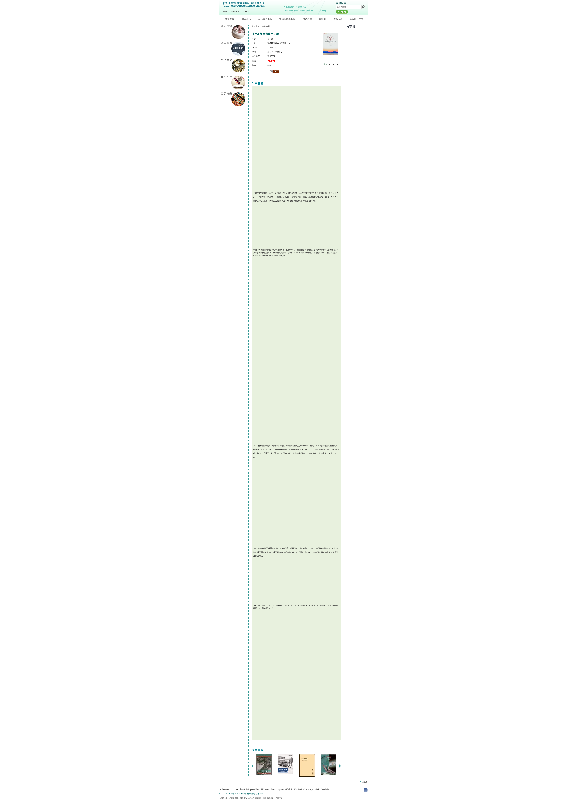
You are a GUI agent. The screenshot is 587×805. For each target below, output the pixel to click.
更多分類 (233, 99)
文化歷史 (233, 65)
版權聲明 (298, 789)
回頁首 (365, 782)
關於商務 (233, 20)
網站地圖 (255, 789)
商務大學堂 (245, 789)
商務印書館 (224, 789)
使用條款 (325, 789)
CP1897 (234, 789)
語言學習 (233, 49)
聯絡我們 (235, 11)
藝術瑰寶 (233, 32)
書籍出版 (250, 20)
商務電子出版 (268, 20)
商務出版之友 (358, 20)
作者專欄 (311, 20)
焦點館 (326, 20)
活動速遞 (341, 20)
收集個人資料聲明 (311, 789)
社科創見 (233, 82)
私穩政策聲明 (286, 789)
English (246, 11)
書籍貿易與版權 (291, 20)
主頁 (225, 11)
